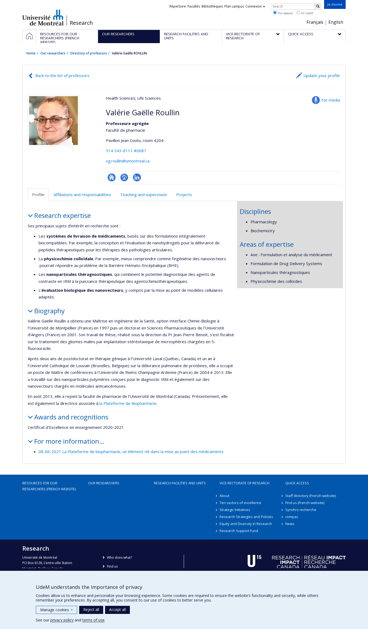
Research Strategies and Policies (246, 516)
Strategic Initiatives (235, 509)
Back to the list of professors (62, 75)
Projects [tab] (184, 194)
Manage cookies (56, 609)
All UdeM (306, 13)
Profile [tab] (38, 194)
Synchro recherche (300, 509)
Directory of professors (88, 53)
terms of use (93, 620)
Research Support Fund (239, 530)
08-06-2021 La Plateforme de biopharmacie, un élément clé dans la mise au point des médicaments (131, 451)
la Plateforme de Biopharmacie (128, 403)
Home (31, 53)
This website (285, 13)
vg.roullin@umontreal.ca (128, 161)
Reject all (91, 609)
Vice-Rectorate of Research (244, 483)
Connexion (253, 6)
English (335, 22)
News (289, 523)
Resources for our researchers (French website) (49, 486)
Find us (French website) (304, 502)
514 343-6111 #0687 (126, 150)
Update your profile (321, 75)
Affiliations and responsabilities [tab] (82, 194)
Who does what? (119, 557)
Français (315, 22)
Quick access (297, 483)
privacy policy (62, 620)
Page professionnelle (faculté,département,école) (124, 177)
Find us (112, 566)
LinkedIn (137, 177)
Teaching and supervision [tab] (143, 194)
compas (291, 516)
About (224, 495)
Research (81, 23)
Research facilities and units (180, 483)
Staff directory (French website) (310, 495)
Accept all (117, 609)
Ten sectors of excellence (240, 502)
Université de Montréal (43, 17)
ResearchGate (111, 177)
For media (330, 100)
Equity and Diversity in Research (246, 523)
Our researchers (52, 53)
